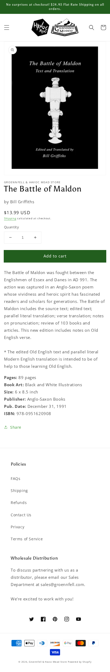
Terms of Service (27, 538)
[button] (7, 27)
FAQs (15, 478)
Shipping (10, 218)
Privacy (17, 526)
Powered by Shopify (80, 661)
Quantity (11, 227)
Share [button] (15, 427)
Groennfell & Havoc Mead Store (48, 661)
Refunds (19, 502)
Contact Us (21, 514)
